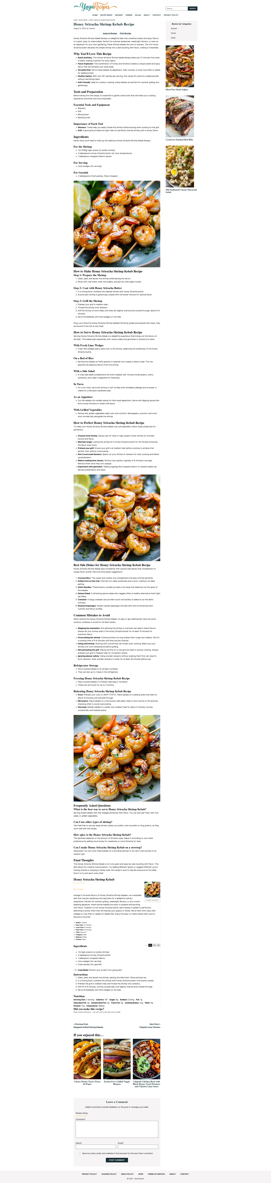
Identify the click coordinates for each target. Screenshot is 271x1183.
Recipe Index (83, 20)
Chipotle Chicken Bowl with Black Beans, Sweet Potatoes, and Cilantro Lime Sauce (146, 1084)
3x (158, 945)
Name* (79, 1143)
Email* (121, 1143)
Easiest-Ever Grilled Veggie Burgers (117, 1083)
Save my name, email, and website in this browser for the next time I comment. (117, 1153)
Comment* (81, 1119)
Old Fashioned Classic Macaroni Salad (181, 191)
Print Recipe (125, 33)
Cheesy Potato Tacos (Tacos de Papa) (87, 1083)
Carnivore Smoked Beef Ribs (179, 139)
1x (150, 945)
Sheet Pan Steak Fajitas (177, 89)
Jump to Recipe (110, 33)
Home (75, 20)
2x (154, 945)
